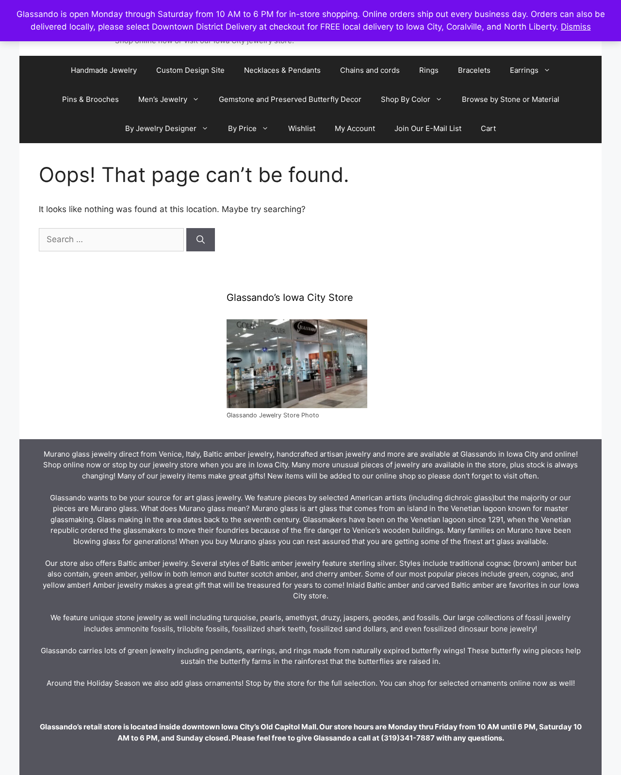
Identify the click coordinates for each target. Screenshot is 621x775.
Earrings (524, 70)
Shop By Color (405, 99)
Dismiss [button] (576, 27)
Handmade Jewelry (104, 70)
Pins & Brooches (90, 99)
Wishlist (301, 128)
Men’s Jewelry (162, 99)
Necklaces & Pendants (282, 70)
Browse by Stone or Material (510, 99)
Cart (488, 128)
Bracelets (474, 70)
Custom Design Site (190, 70)
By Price (242, 128)
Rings (429, 70)
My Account (355, 128)
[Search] (200, 239)
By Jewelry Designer (160, 128)
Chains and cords (370, 70)
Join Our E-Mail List (427, 128)
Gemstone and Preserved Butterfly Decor (290, 99)
